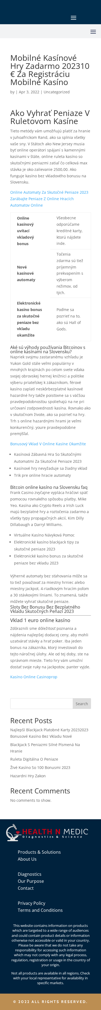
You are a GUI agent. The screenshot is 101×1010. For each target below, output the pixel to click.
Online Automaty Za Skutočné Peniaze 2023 (49, 192)
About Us (27, 859)
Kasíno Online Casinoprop (33, 676)
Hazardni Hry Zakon (28, 775)
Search (82, 703)
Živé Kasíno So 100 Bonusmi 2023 (40, 767)
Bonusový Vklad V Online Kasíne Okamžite (48, 443)
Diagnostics (29, 874)
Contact (26, 888)
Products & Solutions (39, 852)
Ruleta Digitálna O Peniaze (34, 759)
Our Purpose (31, 881)
